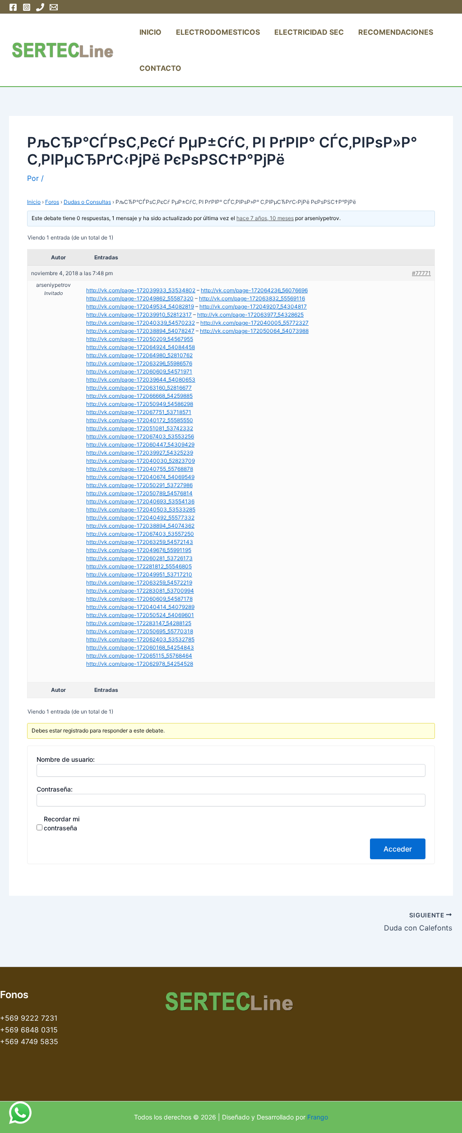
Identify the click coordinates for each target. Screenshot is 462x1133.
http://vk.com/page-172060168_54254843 (140, 647)
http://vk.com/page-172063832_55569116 (252, 298)
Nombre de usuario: (66, 759)
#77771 (421, 273)
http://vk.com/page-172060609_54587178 (139, 598)
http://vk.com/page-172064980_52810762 (139, 355)
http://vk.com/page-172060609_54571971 (139, 371)
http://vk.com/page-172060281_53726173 (139, 558)
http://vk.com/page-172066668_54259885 (139, 395)
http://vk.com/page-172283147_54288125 (138, 623)
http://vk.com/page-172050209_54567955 (139, 339)
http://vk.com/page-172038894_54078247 (140, 330)
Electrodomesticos (218, 32)
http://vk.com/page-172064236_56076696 (254, 290)
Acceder (397, 848)
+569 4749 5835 (29, 1041)
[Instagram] (27, 7)
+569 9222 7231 (28, 1017)
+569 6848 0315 (29, 1029)
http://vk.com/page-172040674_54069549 (140, 477)
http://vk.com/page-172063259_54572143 (139, 542)
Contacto (160, 68)
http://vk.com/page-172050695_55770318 (139, 631)
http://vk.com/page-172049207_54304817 (253, 306)
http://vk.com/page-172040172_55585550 (139, 420)
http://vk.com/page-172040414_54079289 (140, 606)
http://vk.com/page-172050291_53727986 (139, 485)
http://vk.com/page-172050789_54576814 (139, 493)
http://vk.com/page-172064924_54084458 (140, 347)
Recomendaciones (395, 32)
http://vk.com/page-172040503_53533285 (140, 509)
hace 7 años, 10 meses (265, 218)
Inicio (150, 32)
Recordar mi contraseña (61, 823)
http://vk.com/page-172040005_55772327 (254, 322)
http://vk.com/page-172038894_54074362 (140, 525)
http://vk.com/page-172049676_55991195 (138, 550)
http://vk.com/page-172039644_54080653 (140, 379)
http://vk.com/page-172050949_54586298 (139, 404)
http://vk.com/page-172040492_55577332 (140, 517)
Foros (52, 201)
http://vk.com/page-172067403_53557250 (140, 533)
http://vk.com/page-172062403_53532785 (140, 639)
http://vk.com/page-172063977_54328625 (250, 314)
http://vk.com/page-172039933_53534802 (140, 290)
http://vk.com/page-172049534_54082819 (140, 306)
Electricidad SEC (309, 32)
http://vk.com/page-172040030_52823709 (140, 460)
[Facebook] (13, 7)
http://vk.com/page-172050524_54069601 (140, 615)
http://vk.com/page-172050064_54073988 (254, 330)
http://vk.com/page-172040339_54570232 (140, 322)
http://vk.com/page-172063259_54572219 (139, 582)
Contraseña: (55, 789)
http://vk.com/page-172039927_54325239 (139, 452)
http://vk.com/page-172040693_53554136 (140, 501)
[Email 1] (54, 7)
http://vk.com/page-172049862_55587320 (140, 298)
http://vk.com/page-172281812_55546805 (139, 566)
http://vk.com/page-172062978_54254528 (139, 663)
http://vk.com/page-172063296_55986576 (139, 363)
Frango (317, 1117)
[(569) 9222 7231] (40, 7)
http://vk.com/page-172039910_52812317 (139, 314)
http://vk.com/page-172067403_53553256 (140, 436)
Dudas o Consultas (87, 201)
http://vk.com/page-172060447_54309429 (140, 444)
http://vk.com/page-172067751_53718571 (138, 412)
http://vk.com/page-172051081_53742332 (139, 428)
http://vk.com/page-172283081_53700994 (140, 590)
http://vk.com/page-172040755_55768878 (139, 468)
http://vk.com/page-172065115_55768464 (139, 655)
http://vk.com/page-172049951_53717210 (139, 574)
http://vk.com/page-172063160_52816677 (139, 387)
